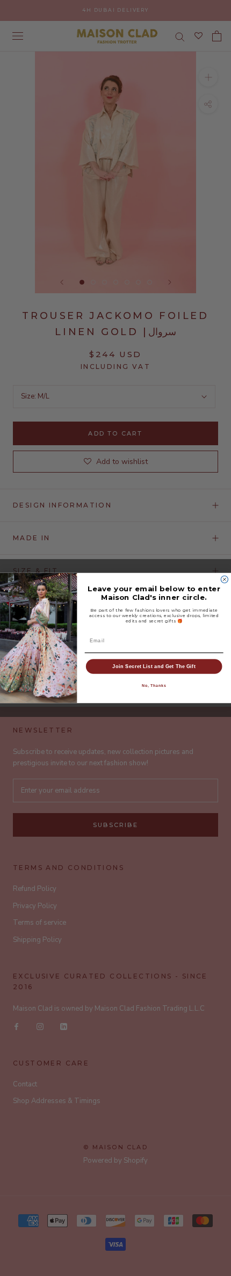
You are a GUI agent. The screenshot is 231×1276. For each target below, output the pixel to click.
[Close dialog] (224, 579)
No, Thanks (154, 686)
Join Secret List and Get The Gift (154, 666)
